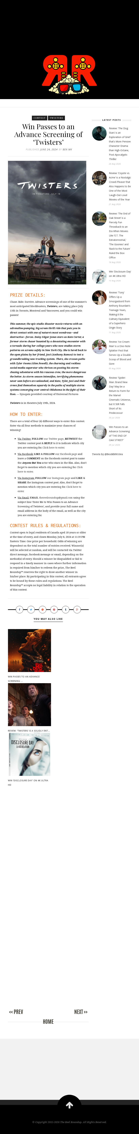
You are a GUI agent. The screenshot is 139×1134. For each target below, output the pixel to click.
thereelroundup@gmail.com (51, 497)
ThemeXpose (70, 1129)
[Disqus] (48, 847)
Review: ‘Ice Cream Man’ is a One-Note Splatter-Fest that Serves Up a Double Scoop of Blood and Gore (120, 352)
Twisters (56, 118)
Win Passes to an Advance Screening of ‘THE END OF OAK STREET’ (119, 433)
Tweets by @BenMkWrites (107, 454)
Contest (40, 118)
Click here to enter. (54, 447)
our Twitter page (54, 438)
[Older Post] (75, 1015)
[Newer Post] (21, 1015)
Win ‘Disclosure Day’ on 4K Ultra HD (120, 273)
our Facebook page (66, 454)
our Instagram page (58, 478)
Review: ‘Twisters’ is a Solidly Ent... (29, 730)
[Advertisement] (69, 23)
